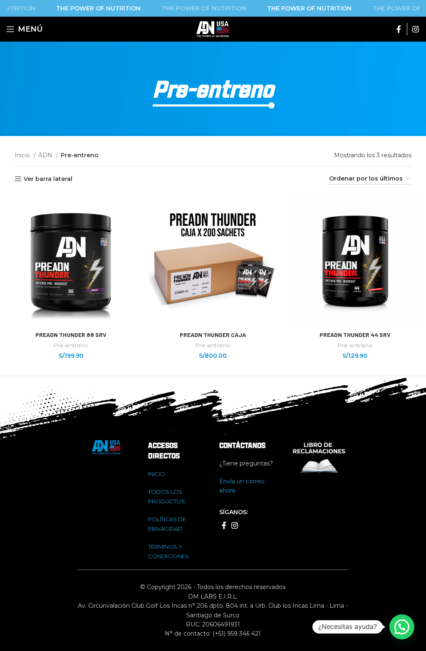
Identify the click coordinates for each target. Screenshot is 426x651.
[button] (401, 626)
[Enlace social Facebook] (399, 29)
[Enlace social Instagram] (415, 29)
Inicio (23, 155)
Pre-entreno (71, 345)
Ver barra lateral (48, 179)
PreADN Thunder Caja (213, 334)
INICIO (156, 473)
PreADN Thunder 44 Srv (355, 334)
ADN (46, 155)
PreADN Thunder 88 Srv (70, 334)
